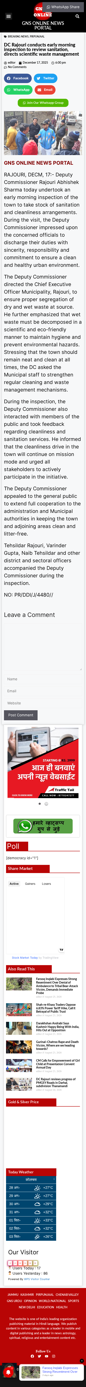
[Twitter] (39, 1356)
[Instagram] (53, 1356)
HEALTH (61, 1307)
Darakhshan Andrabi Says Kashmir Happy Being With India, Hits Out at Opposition (57, 1027)
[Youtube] (46, 1356)
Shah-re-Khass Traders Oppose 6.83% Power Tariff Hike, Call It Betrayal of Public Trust (56, 1008)
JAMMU (13, 1294)
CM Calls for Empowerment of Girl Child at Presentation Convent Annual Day (58, 1064)
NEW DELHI (27, 1307)
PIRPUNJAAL (37, 36)
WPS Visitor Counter (37, 1279)
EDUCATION (45, 1307)
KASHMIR (27, 1294)
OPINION (30, 1301)
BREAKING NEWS (18, 36)
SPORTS (73, 1301)
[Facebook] (32, 1356)
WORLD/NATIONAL (52, 1301)
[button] (8, 16)
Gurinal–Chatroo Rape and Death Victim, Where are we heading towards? (57, 1046)
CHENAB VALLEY (67, 1294)
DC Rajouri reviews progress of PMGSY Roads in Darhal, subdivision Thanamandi (56, 1083)
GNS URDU (14, 1301)
